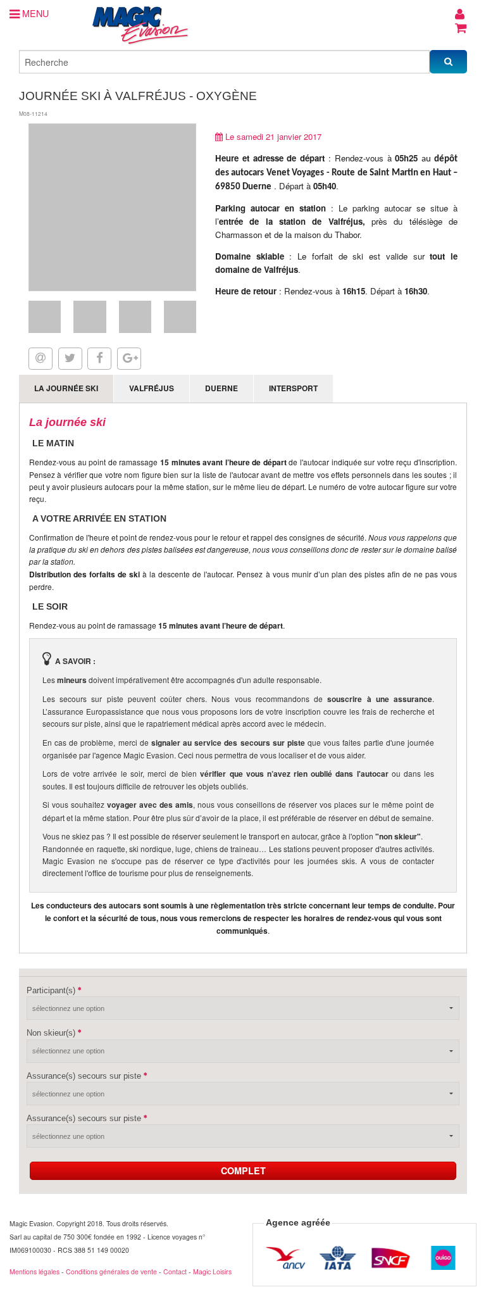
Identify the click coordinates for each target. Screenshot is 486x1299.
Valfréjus (151, 388)
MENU (34, 13)
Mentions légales (34, 1271)
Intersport (293, 388)
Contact (175, 1271)
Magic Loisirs (212, 1271)
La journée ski (66, 388)
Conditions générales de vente (111, 1271)
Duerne (221, 388)
